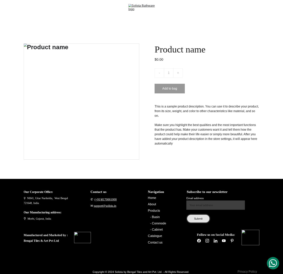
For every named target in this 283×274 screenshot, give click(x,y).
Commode (158, 223)
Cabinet (157, 229)
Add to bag (169, 88)
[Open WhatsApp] (273, 263)
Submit (198, 218)
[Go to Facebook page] (199, 241)
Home (31, 12)
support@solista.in (105, 205)
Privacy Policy (247, 271)
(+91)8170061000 (106, 199)
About (45, 12)
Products (62, 12)
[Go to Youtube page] (224, 241)
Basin (156, 217)
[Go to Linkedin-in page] (215, 241)
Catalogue (88, 12)
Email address (195, 198)
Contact (108, 12)
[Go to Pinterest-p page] (232, 241)
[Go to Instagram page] (207, 241)
